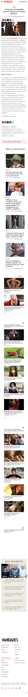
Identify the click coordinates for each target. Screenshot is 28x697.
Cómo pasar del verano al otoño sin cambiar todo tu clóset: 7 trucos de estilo (15, 235)
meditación (6, 132)
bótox (14, 67)
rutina (18, 130)
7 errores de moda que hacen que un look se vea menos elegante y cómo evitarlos (14, 601)
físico (13, 127)
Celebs (14, 7)
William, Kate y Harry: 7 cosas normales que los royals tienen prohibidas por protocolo (14, 581)
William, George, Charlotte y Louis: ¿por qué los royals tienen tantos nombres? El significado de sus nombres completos (14, 204)
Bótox (4, 135)
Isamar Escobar (18, 211)
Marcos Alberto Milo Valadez (17, 16)
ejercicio (5, 127)
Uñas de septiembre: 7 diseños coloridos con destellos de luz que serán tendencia (15, 263)
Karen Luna (17, 177)
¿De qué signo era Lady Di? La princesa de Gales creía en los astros (14, 174)
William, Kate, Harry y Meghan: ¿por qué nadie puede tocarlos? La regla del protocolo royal (14, 595)
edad (11, 135)
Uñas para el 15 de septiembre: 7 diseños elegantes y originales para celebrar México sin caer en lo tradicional (15, 588)
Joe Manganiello (8, 130)
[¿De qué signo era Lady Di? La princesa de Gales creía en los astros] (15, 161)
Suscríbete (22, 1)
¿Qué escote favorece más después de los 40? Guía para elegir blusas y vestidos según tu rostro (14, 608)
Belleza (8, 258)
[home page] (8, 2)
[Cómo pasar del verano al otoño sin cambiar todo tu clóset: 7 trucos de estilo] (15, 222)
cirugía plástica (18, 132)
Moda (7, 231)
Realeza (8, 169)
